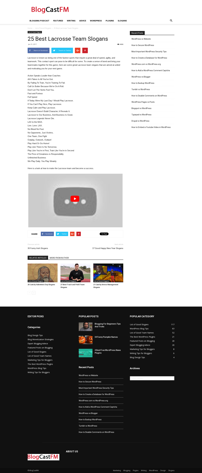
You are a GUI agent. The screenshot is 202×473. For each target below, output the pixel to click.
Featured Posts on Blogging (40, 347)
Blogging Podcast (39, 20)
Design (163, 470)
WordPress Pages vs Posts (143, 102)
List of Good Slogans (43, 28)
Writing (71, 20)
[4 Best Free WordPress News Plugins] (85, 353)
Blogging (126, 470)
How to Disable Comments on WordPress (149, 96)
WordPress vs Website (141, 39)
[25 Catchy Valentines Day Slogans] (43, 273)
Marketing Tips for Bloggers (40, 360)
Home (30, 28)
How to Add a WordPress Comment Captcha (151, 70)
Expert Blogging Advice (38, 343)
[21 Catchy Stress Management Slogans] (108, 273)
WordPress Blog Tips (37, 368)
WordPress (96, 20)
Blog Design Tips (35, 335)
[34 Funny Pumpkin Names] (85, 340)
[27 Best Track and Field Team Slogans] (75, 273)
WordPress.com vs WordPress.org (146, 64)
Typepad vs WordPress (141, 115)
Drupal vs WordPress (140, 121)
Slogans (122, 20)
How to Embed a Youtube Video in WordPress (151, 127)
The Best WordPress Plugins (40, 364)
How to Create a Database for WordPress (149, 58)
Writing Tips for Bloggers (39, 372)
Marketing (117, 470)
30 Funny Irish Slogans (38, 248)
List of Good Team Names (40, 356)
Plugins (110, 20)
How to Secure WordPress (143, 45)
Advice (82, 20)
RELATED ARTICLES (37, 258)
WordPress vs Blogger (141, 77)
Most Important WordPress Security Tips (149, 51)
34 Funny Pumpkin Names (106, 337)
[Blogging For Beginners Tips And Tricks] (85, 326)
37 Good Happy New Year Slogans (107, 248)
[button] (171, 20)
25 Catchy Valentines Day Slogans (41, 285)
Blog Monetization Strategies (41, 339)
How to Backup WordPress (143, 83)
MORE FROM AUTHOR (59, 258)
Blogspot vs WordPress (141, 108)
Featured (58, 20)
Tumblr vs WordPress (141, 89)
